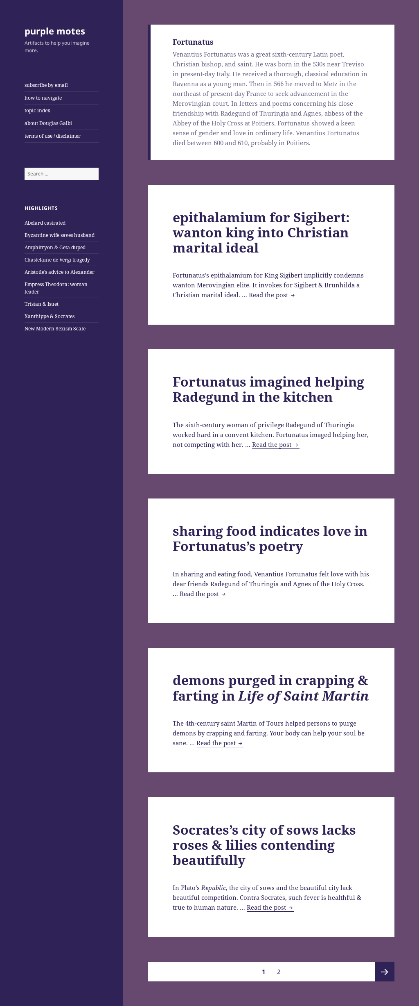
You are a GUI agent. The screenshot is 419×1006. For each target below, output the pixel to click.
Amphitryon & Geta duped (55, 247)
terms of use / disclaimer (53, 135)
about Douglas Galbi (48, 123)
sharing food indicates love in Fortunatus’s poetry (270, 538)
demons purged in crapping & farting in (271, 687)
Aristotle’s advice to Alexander (60, 272)
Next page (384, 971)
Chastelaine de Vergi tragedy (57, 259)
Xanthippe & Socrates (49, 316)
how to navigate (43, 97)
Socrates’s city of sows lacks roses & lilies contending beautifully (264, 845)
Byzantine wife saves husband (60, 235)
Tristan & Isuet (42, 303)
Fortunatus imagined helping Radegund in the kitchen (268, 389)
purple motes (55, 31)
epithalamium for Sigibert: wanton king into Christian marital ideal (261, 232)
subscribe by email (46, 85)
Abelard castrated (45, 222)
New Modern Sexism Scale (55, 328)
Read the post (272, 295)
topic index (37, 110)
